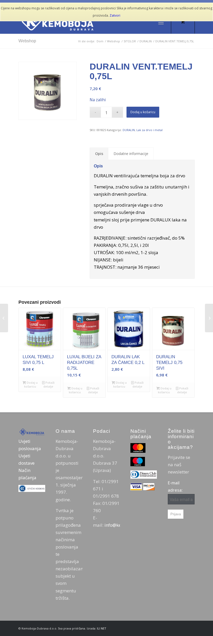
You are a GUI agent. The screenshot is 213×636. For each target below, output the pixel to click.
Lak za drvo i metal (149, 130)
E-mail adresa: (175, 486)
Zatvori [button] (115, 15)
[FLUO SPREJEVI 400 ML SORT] (4, 318)
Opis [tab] (99, 153)
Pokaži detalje (49, 384)
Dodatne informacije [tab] (131, 153)
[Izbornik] (161, 22)
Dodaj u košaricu (142, 112)
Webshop (27, 41)
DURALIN (129, 130)
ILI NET (101, 628)
